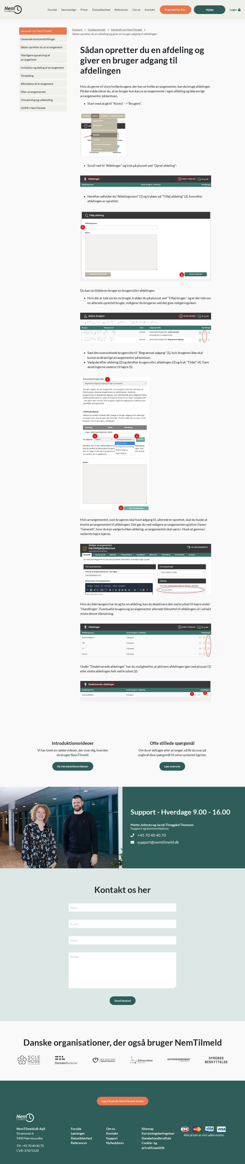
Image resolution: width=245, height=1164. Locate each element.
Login (233, 9)
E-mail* (74, 924)
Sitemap (148, 1129)
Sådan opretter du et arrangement (41, 47)
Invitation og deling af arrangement (42, 67)
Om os (136, 9)
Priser (84, 9)
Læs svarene (172, 766)
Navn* (73, 907)
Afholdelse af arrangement (37, 83)
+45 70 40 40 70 (151, 835)
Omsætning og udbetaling (37, 99)
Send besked (122, 1000)
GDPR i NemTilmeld (33, 108)
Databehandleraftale (156, 1138)
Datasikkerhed (101, 9)
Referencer (121, 9)
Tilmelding (27, 75)
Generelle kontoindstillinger (38, 39)
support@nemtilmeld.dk (158, 842)
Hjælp (209, 9)
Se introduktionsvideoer (72, 766)
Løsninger (78, 1133)
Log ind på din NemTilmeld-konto (122, 1101)
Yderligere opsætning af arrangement (35, 57)
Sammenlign (68, 9)
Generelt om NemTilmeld (36, 31)
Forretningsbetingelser (158, 1133)
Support (77, 29)
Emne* (74, 940)
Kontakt (150, 9)
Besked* (75, 956)
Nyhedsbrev (115, 1143)
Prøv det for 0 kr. (175, 9)
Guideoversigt (97, 29)
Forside (52, 9)
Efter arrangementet (33, 91)
